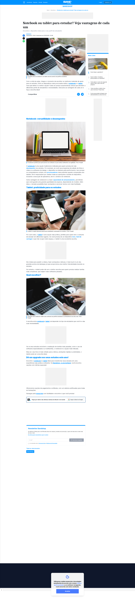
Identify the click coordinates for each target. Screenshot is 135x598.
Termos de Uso (42, 443)
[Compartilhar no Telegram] (82, 94)
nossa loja (39, 393)
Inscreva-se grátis (77, 440)
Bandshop (53, 10)
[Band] (67, 2)
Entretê (40, 2)
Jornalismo (29, 2)
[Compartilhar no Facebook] (24, 35)
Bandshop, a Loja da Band (62, 363)
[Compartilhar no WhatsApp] (24, 41)
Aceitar (67, 591)
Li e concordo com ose (43, 443)
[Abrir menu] (24, 2)
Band (48, 10)
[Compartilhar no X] (24, 38)
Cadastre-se (108, 2)
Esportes (35, 2)
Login (100, 2)
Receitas (45, 2)
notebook (72, 83)
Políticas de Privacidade (51, 443)
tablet (80, 83)
